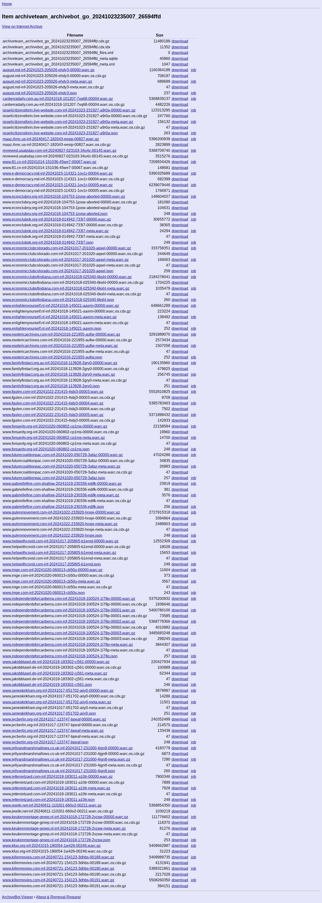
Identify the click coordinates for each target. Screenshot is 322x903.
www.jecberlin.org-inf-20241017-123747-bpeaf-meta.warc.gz (53, 731)
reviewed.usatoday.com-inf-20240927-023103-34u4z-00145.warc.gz (59, 150)
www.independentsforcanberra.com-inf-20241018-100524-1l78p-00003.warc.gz (69, 633)
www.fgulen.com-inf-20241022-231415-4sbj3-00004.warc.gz (53, 403)
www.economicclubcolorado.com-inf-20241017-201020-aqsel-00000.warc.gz (67, 248)
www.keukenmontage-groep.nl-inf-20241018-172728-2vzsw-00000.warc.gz (65, 817)
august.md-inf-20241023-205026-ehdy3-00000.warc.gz (49, 70)
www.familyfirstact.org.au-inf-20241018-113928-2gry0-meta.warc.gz (59, 374)
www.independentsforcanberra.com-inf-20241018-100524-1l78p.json (60, 656)
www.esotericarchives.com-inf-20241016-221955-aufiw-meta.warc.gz (60, 346)
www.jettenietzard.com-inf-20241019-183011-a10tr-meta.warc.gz (56, 788)
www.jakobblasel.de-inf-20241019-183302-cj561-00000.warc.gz (56, 662)
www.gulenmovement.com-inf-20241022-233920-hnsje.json (52, 535)
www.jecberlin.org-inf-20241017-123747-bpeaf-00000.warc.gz (54, 719)
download (180, 41)
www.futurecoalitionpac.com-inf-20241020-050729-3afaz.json (54, 478)
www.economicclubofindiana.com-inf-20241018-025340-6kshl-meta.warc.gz (66, 288)
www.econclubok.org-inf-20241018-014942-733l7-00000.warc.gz (57, 219)
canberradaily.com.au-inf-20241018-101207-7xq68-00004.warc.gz (58, 99)
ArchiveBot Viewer (17, 897)
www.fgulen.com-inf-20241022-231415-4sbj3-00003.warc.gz (53, 392)
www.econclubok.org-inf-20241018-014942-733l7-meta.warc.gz (56, 231)
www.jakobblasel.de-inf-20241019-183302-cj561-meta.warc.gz (55, 673)
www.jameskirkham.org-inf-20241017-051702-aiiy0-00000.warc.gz (58, 691)
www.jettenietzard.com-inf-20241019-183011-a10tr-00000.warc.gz (58, 777)
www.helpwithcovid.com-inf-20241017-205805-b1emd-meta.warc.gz (59, 553)
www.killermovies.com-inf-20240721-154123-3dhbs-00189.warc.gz (58, 857)
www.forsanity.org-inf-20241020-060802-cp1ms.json (46, 449)
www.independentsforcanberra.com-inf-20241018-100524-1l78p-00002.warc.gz (69, 621)
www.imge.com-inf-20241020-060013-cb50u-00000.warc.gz (53, 570)
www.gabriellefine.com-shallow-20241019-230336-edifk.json (53, 507)
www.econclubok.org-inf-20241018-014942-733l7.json (48, 242)
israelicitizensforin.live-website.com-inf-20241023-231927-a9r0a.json (60, 133)
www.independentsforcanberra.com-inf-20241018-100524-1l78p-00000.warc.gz (69, 599)
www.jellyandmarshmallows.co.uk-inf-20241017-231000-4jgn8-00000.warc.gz (68, 748)
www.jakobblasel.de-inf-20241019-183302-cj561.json (47, 685)
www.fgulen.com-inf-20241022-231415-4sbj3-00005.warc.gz (53, 415)
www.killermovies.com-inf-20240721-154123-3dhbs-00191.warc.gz (58, 880)
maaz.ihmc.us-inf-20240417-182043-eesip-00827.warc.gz (51, 139)
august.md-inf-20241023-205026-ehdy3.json (40, 93)
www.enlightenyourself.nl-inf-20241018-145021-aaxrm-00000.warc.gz (61, 306)
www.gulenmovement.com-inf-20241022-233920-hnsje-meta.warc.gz (60, 524)
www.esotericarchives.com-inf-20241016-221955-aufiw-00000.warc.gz (61, 334)
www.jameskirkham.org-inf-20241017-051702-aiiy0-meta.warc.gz (57, 702)
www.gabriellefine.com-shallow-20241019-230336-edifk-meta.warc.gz (61, 495)
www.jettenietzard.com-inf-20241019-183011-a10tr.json (49, 800)
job (193, 70)
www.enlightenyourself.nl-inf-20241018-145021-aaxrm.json (52, 328)
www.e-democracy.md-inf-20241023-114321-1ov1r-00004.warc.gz (58, 173)
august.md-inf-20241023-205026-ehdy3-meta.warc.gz (47, 81)
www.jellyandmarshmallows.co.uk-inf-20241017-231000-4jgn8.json (59, 771)
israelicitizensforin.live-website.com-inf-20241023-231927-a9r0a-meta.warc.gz (68, 122)
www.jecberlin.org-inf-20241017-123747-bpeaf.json (45, 742)
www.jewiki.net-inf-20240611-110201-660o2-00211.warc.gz (52, 805)
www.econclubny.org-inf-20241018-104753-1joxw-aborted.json (55, 214)
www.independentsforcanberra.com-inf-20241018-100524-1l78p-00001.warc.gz (69, 610)
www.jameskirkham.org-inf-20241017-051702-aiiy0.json (49, 713)
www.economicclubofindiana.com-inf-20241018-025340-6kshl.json (58, 300)
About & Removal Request (58, 897)
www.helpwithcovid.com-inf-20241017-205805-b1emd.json (52, 564)
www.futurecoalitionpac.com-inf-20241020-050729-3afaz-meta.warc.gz (61, 466)
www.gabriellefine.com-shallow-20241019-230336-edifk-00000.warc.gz (62, 484)
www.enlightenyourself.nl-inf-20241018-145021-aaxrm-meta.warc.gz (60, 317)
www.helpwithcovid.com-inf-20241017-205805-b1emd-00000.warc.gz (61, 541)
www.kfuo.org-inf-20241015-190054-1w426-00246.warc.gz (52, 846)
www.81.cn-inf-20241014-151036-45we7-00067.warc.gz (49, 162)
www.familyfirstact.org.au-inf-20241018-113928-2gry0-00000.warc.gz (60, 363)
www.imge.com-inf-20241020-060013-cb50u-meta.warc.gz (51, 581)
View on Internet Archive (22, 27)
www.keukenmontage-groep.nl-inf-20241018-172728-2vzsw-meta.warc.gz (64, 828)
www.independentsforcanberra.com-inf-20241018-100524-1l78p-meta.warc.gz (68, 645)
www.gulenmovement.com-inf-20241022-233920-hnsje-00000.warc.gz (61, 512)
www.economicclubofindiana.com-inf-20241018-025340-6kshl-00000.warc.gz (67, 277)
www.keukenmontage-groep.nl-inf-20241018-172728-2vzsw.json (56, 840)
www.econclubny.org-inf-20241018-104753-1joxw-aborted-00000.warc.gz (64, 196)
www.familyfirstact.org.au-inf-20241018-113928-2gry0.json (51, 386)
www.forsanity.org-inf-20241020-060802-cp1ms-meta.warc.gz (54, 438)
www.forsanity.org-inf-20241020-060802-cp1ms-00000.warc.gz (55, 426)
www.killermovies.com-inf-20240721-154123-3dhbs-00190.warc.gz (58, 868)
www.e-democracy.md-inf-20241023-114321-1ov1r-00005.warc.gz (58, 185)
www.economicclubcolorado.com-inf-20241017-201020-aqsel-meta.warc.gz (66, 260)
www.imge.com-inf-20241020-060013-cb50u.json (44, 593)
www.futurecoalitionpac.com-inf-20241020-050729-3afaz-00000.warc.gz (63, 455)
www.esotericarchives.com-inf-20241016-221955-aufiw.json (52, 357)
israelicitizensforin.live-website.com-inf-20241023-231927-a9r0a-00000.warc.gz (69, 110)
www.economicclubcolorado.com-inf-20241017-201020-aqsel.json (58, 271)
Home (7, 4)
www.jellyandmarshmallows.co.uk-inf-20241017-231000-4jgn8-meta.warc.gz (66, 759)
